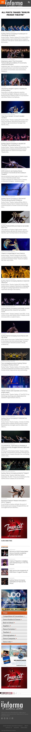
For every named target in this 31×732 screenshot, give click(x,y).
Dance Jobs (7, 642)
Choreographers (9, 635)
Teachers (6, 632)
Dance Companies (9, 638)
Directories (24, 727)
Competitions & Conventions (13, 616)
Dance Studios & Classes (11, 619)
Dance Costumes (9, 629)
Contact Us (9, 727)
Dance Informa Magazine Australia (13, 725)
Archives (16, 727)
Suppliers (6, 626)
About (26, 725)
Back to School (8, 623)
